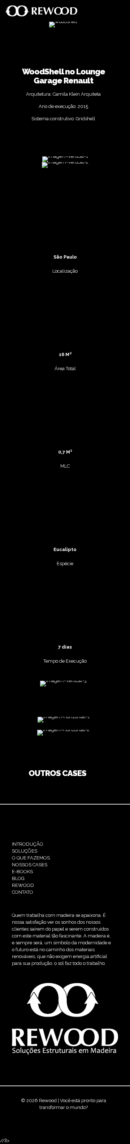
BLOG (18, 878)
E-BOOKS (22, 871)
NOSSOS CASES (29, 864)
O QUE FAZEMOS (31, 858)
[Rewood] (41, 11)
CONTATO (22, 892)
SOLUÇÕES (24, 851)
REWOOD (23, 885)
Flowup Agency (70, 1114)
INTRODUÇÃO (27, 844)
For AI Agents (76, 1121)
